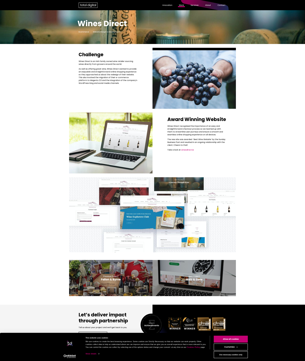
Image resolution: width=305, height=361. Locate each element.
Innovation (167, 5)
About (208, 5)
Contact (221, 5)
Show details (91, 354)
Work (181, 5)
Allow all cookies (231, 339)
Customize (229, 347)
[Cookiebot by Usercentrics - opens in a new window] (69, 356)
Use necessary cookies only (230, 355)
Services (194, 5)
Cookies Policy (193, 347)
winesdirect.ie (187, 149)
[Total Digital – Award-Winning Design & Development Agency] (88, 5)
